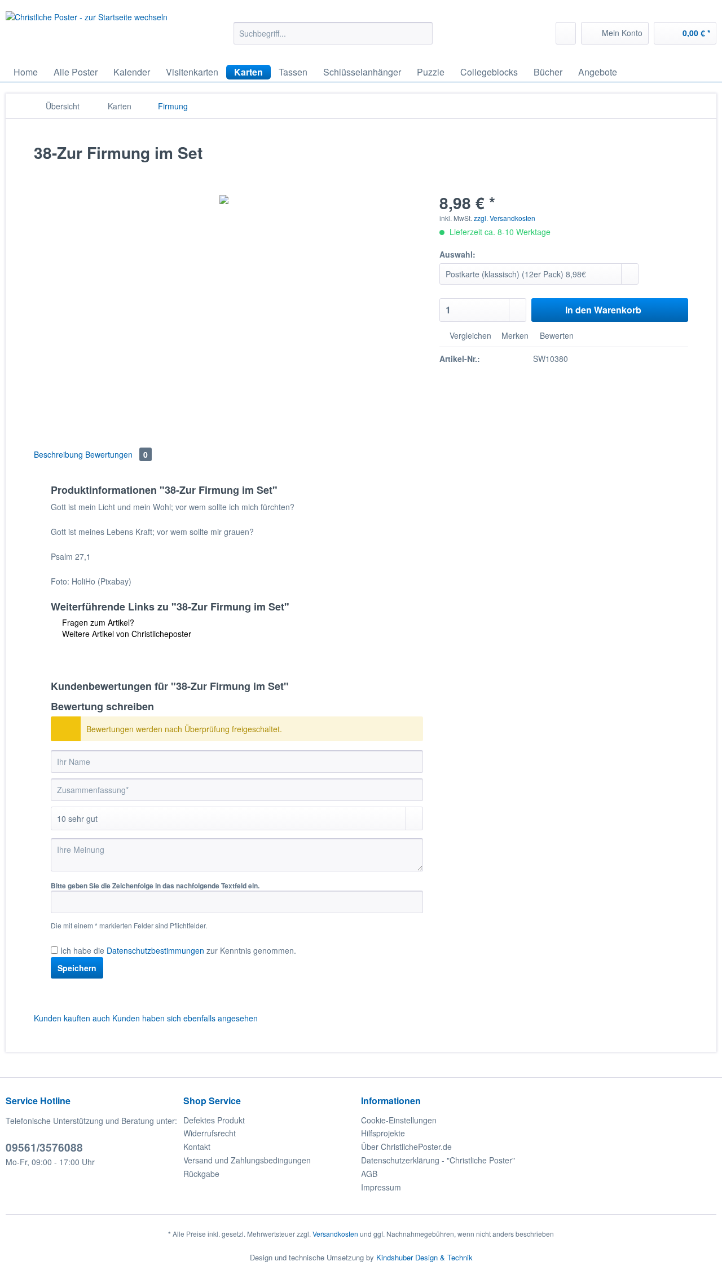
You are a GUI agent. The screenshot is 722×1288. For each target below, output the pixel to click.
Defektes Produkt (214, 1120)
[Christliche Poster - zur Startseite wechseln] (87, 32)
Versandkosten (335, 1233)
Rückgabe (201, 1173)
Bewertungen (116, 454)
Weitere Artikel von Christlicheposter (125, 633)
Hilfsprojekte (383, 1133)
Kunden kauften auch (72, 1018)
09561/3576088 (44, 1147)
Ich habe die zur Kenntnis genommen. (178, 950)
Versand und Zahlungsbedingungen (247, 1160)
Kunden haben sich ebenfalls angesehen (185, 1018)
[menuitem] (333, 39)
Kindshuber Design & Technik (424, 1257)
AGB (369, 1173)
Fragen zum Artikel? (97, 622)
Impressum (381, 1187)
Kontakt (196, 1146)
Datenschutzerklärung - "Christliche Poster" (438, 1160)
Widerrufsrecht (209, 1133)
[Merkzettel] (566, 33)
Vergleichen (469, 335)
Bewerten (556, 335)
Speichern (77, 967)
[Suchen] (422, 33)
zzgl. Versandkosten (504, 218)
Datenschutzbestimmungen (155, 950)
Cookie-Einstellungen (399, 1120)
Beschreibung (58, 454)
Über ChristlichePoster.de (406, 1146)
